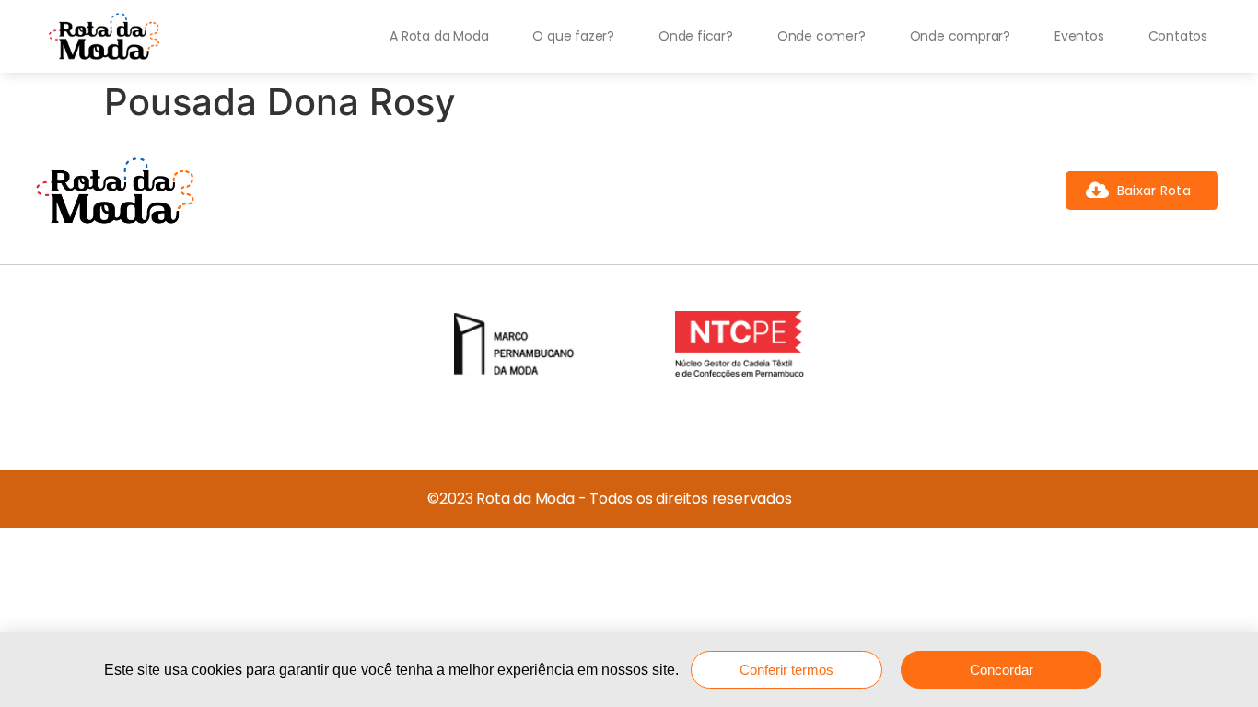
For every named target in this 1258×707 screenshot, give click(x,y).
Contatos (1177, 36)
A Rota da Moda (439, 36)
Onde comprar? (960, 36)
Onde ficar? (695, 36)
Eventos (1079, 36)
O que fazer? (573, 36)
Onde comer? (821, 36)
